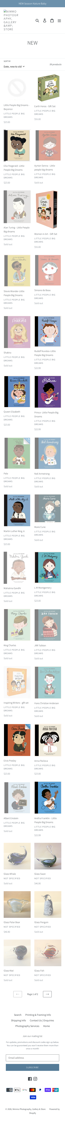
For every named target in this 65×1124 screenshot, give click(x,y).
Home (46, 1026)
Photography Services (27, 1026)
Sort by (7, 61)
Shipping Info (18, 1020)
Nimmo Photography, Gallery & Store (29, 1109)
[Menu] (59, 20)
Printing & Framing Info (38, 1015)
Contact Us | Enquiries (42, 1020)
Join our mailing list (32, 1036)
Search (18, 1015)
